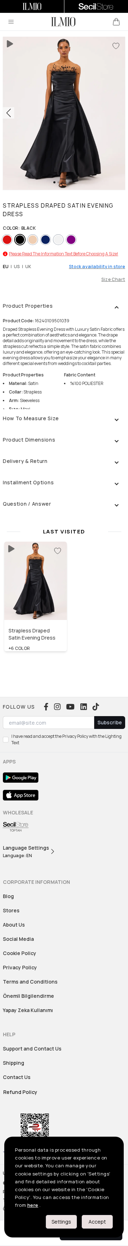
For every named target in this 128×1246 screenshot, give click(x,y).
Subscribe (109, 722)
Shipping (13, 1062)
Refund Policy (20, 1092)
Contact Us (17, 1077)
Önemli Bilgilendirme (28, 995)
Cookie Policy (19, 953)
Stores (11, 910)
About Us (14, 924)
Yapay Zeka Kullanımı (28, 1010)
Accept (97, 1221)
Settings (61, 1221)
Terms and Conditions (30, 981)
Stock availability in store (97, 267)
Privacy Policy (20, 967)
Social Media (18, 938)
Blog (8, 896)
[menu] (11, 22)
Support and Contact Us (32, 1048)
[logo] (63, 21)
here (32, 1205)
